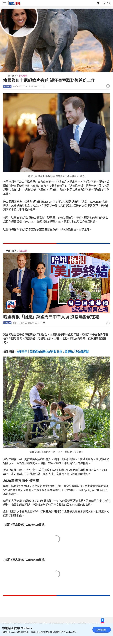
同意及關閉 (101, 629)
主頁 (8, 76)
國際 (14, 76)
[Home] (14, 3)
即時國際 (23, 76)
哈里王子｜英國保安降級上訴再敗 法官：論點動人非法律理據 (52, 351)
